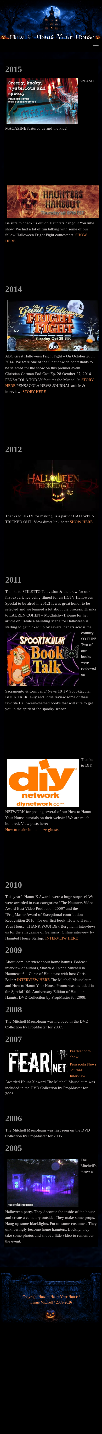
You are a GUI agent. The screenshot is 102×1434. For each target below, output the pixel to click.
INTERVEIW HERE (61, 938)
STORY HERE (34, 392)
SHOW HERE (81, 522)
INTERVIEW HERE (33, 980)
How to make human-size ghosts (32, 829)
